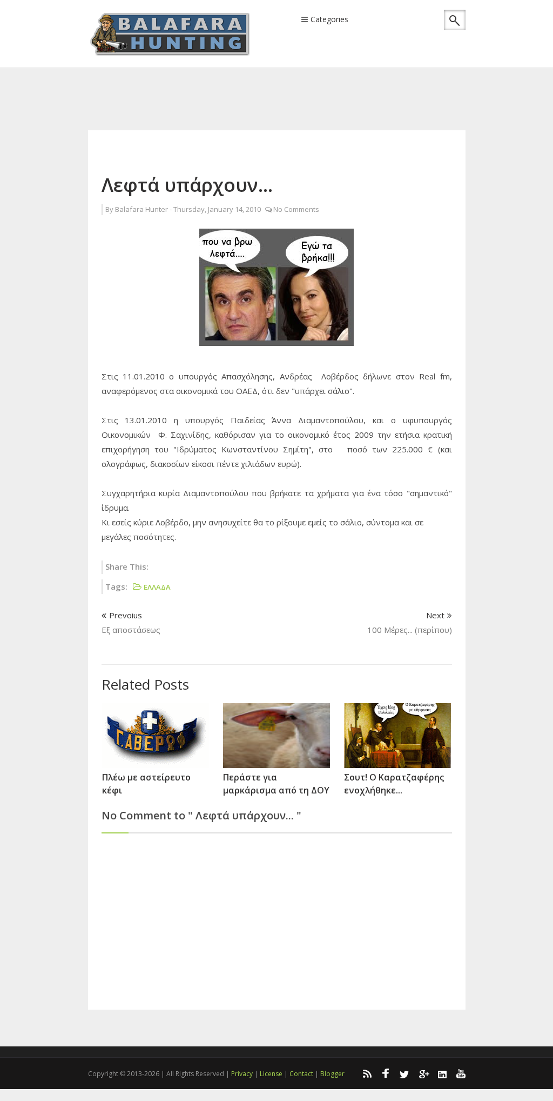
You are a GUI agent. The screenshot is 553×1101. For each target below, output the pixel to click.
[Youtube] (461, 1073)
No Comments (296, 209)
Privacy (242, 1073)
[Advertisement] (284, 84)
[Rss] (367, 1073)
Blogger (332, 1073)
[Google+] (423, 1073)
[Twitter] (404, 1073)
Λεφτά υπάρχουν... (187, 184)
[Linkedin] (442, 1073)
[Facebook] (385, 1073)
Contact (301, 1073)
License (271, 1073)
